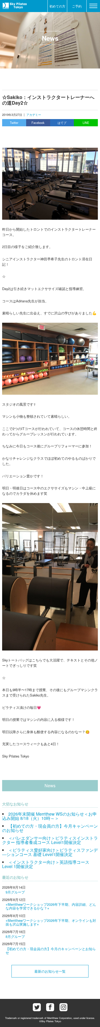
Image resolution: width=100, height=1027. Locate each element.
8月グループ (15, 936)
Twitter (14, 122)
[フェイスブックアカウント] (50, 1007)
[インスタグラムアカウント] (63, 1007)
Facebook (38, 122)
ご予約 (77, 6)
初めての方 (57, 6)
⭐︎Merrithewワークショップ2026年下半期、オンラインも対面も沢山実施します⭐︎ (51, 922)
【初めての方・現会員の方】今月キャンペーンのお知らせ (50, 828)
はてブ (62, 122)
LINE (86, 122)
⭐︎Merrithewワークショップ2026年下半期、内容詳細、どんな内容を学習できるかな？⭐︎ (51, 906)
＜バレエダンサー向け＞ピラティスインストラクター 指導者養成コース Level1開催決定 (50, 840)
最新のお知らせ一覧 (50, 971)
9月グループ (15, 892)
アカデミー (33, 114)
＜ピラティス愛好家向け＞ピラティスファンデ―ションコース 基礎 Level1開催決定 (50, 852)
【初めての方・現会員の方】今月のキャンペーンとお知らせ (51, 950)
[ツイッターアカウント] (37, 1007)
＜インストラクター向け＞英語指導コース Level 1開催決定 (45, 864)
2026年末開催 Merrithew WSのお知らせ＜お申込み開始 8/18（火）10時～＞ (49, 816)
